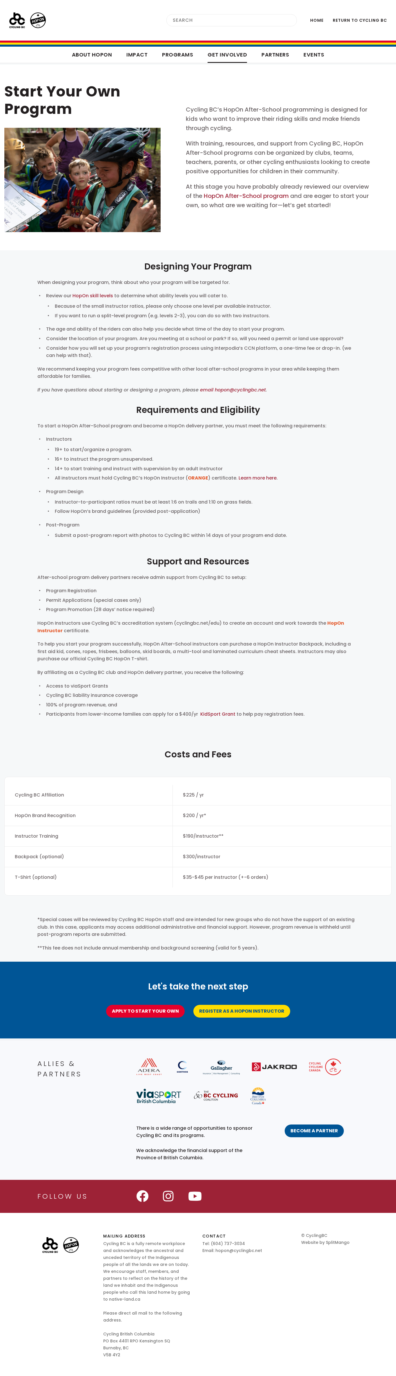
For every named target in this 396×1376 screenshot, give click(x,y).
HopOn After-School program (246, 196)
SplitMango (338, 1242)
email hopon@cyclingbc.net (233, 390)
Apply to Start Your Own (145, 1011)
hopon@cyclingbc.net (238, 1251)
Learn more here (258, 478)
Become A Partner (314, 1130)
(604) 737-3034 (228, 1244)
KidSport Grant (217, 714)
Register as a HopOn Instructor (241, 1011)
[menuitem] (317, 20)
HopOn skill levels (92, 295)
